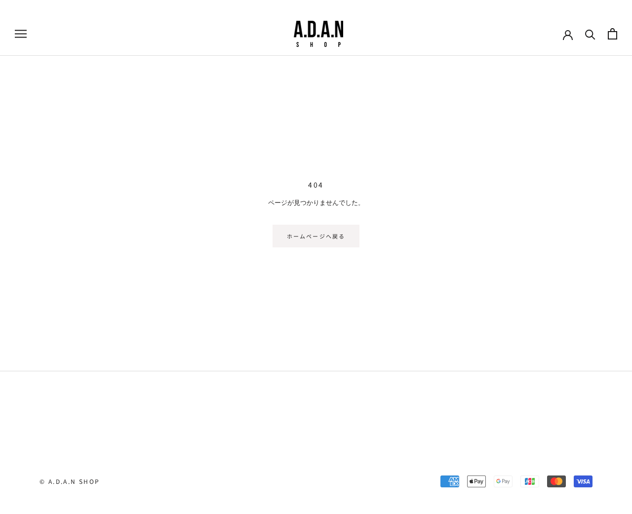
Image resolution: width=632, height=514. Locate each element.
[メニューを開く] (21, 34)
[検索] (590, 34)
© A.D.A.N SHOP (70, 481)
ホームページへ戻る (316, 236)
